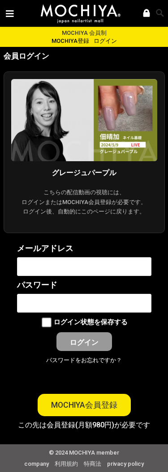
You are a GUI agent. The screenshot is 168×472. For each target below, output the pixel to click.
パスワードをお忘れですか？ (84, 360)
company (36, 463)
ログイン (105, 41)
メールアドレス (45, 248)
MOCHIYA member (94, 452)
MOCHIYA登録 (70, 41)
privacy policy (125, 463)
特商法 (92, 463)
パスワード (37, 284)
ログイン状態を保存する (91, 322)
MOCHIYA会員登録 (84, 405)
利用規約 (66, 463)
